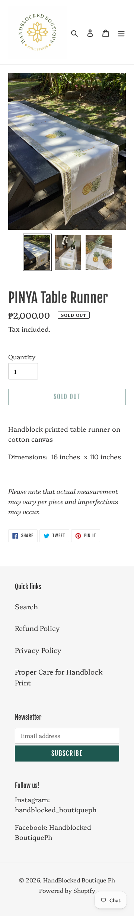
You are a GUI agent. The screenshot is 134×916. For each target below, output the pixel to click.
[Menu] (121, 32)
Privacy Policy (38, 650)
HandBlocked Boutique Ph (79, 880)
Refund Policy (37, 628)
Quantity (21, 356)
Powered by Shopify (67, 890)
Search (26, 606)
